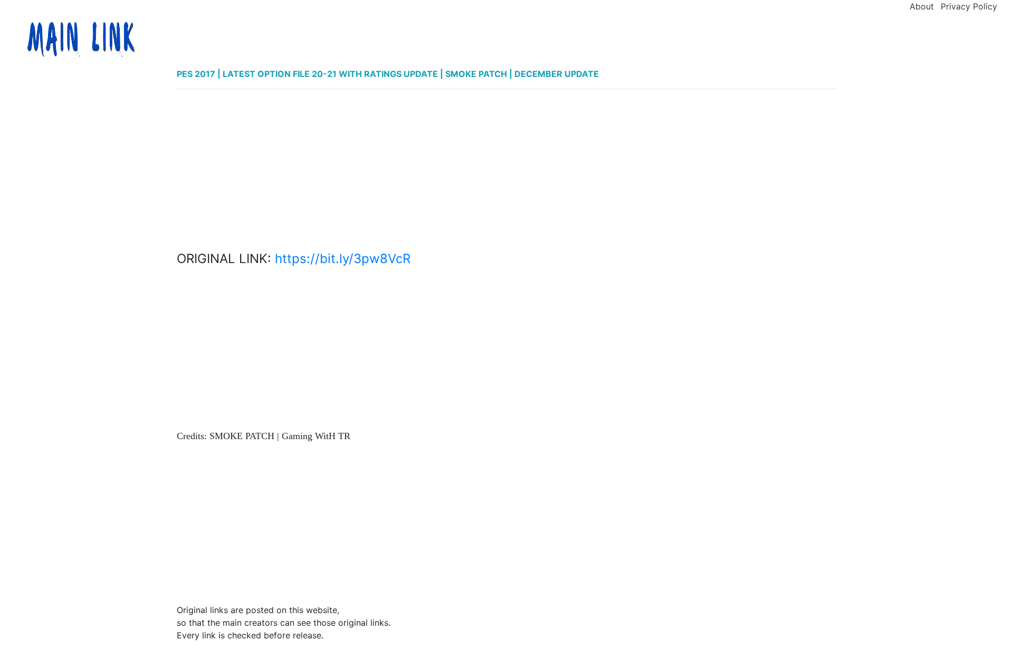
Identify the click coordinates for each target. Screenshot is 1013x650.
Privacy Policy (969, 6)
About (922, 6)
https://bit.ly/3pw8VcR (342, 258)
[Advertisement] (506, 171)
